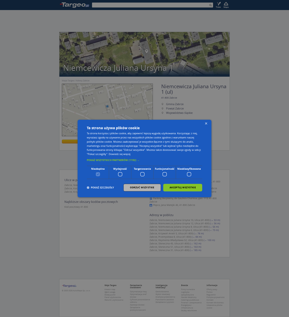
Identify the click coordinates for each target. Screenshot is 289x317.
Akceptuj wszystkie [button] (183, 187)
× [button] (206, 123)
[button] (144, 160)
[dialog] (144, 158)
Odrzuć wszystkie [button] (142, 187)
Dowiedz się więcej (119, 154)
